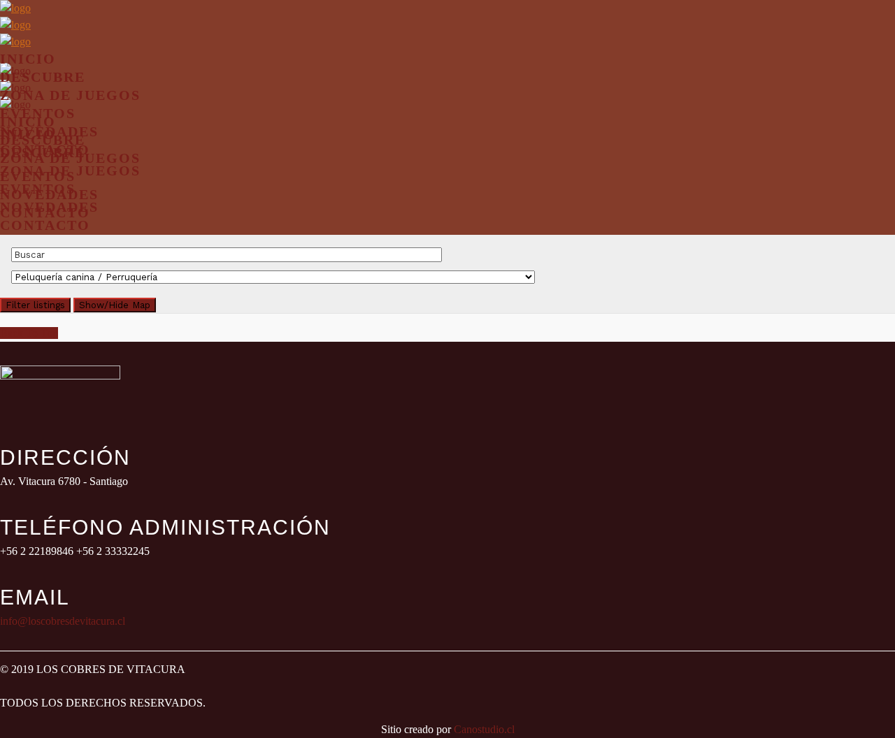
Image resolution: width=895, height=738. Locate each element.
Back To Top (29, 333)
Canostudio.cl (484, 729)
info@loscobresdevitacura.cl (62, 621)
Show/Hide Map (114, 305)
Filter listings (35, 305)
